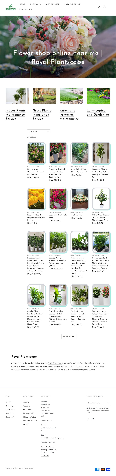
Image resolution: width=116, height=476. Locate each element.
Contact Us (10, 417)
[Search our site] (99, 6)
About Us (9, 413)
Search (26, 402)
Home (8, 402)
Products (9, 406)
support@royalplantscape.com (52, 438)
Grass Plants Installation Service (42, 115)
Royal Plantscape (55, 363)
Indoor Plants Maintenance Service (15, 115)
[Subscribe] (109, 402)
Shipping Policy (29, 417)
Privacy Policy (28, 413)
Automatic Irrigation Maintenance (69, 115)
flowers (50, 366)
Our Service (10, 409)
